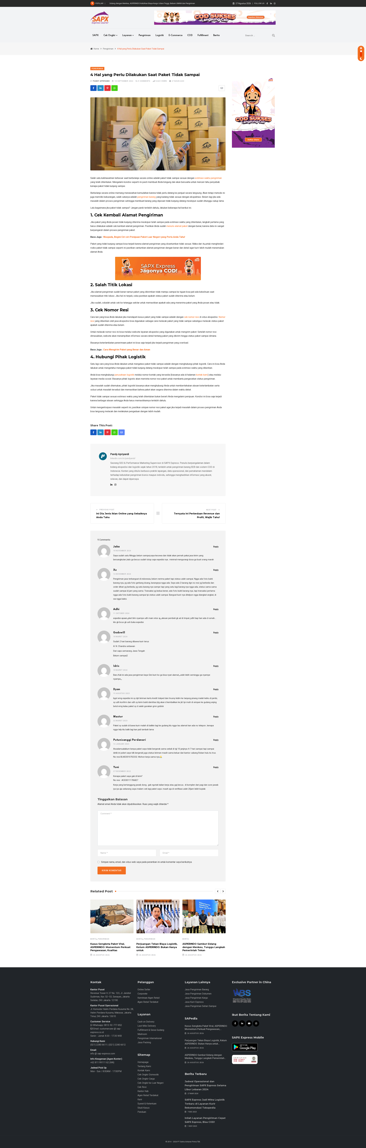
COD (190, 35)
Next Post (211, 510)
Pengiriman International (150, 1038)
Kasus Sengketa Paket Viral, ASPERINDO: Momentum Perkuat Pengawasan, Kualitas (110, 947)
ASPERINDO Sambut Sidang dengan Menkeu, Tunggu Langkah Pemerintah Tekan (203, 947)
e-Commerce (175, 35)
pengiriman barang (146, 197)
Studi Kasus (144, 1107)
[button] (217, 891)
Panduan (142, 1112)
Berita (216, 35)
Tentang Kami (144, 1066)
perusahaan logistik (124, 374)
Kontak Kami (144, 1070)
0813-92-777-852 (112, 1025)
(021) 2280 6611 (98, 1044)
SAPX (96, 35)
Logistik (159, 35)
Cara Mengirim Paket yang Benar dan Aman (126, 349)
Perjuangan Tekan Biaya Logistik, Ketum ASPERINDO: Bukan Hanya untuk (156, 947)
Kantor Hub (143, 1091)
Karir (140, 1099)
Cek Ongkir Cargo (146, 1078)
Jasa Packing (144, 1042)
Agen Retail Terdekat (148, 1002)
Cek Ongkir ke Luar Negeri (151, 1083)
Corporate (142, 993)
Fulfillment (202, 35)
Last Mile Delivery (147, 1025)
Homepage (143, 1062)
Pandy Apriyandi (101, 81)
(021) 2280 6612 (117, 1044)
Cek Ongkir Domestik (148, 1074)
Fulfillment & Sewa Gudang (151, 1030)
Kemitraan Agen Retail (149, 997)
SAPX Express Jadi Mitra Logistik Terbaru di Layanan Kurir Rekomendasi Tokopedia (205, 1103)
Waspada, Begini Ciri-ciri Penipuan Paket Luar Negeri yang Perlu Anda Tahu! (144, 237)
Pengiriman (145, 35)
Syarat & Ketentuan (147, 1103)
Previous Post (107, 510)
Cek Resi (142, 1087)
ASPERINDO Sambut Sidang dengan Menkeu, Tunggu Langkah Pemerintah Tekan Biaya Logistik (204, 1058)
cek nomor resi (191, 317)
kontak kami (202, 374)
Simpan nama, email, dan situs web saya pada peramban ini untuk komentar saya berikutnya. (146, 862)
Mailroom (142, 1034)
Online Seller (144, 989)
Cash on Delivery (146, 1021)
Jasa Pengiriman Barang (197, 989)
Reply (215, 547)
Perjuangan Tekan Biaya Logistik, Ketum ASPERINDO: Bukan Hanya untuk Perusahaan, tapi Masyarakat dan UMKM (206, 1043)
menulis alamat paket (177, 226)
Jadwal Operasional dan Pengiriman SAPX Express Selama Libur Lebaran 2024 (205, 1085)
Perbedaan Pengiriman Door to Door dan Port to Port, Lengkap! (135, 3)
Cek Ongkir (109, 35)
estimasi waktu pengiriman (208, 178)
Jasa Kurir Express (194, 1002)
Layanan (127, 35)
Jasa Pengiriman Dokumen (198, 993)
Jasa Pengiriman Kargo (196, 997)
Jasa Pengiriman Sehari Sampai (200, 1006)
